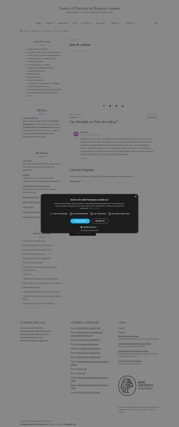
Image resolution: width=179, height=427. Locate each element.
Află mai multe (94, 208)
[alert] (89, 213)
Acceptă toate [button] (80, 221)
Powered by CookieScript (89, 230)
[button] (89, 227)
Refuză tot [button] (100, 221)
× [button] (135, 196)
